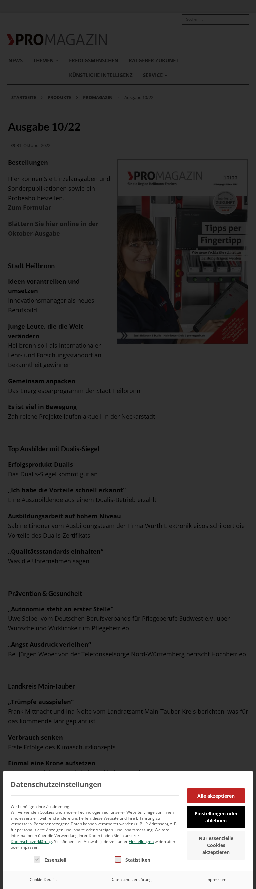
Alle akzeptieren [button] (216, 796)
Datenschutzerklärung (31, 841)
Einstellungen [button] (141, 841)
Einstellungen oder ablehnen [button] (216, 817)
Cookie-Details (43, 879)
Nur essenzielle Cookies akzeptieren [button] (216, 845)
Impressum (215, 879)
